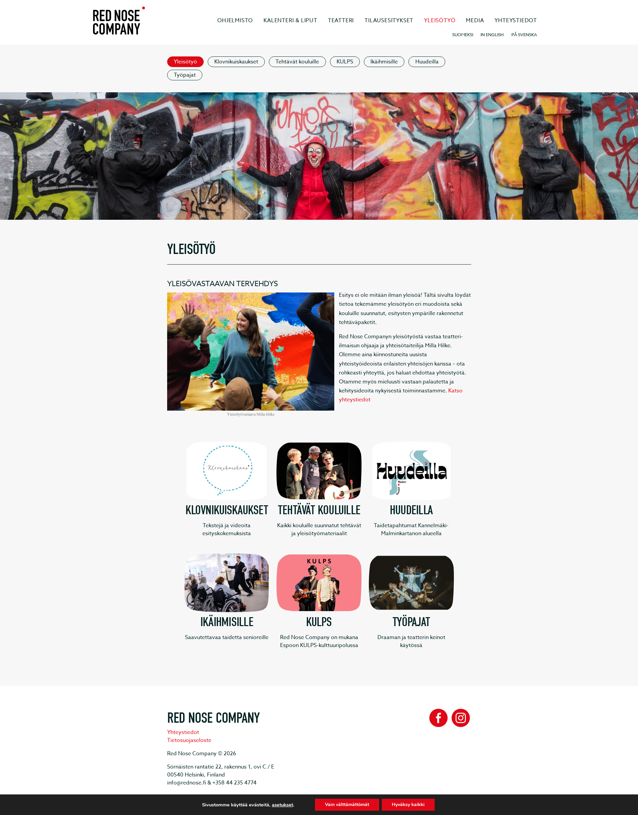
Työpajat (185, 75)
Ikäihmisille (384, 62)
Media (475, 21)
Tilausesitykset (389, 21)
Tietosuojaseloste (189, 740)
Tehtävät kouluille (297, 62)
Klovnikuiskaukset (236, 62)
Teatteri (341, 21)
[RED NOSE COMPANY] (119, 21)
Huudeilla (427, 62)
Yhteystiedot (515, 21)
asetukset (282, 805)
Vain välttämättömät (347, 804)
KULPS (345, 62)
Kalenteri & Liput (290, 21)
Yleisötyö (439, 21)
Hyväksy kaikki (408, 804)
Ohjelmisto (235, 21)
